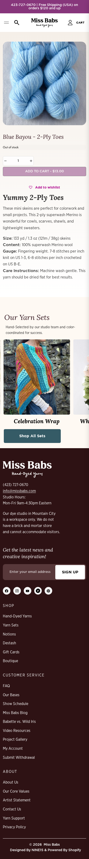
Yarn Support (14, 818)
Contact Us (12, 809)
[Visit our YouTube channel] (27, 591)
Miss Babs (52, 844)
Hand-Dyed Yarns (17, 616)
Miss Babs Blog (15, 713)
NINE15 (37, 850)
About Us (10, 782)
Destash (9, 643)
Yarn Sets (11, 625)
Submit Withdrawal (19, 758)
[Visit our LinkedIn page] (38, 591)
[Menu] (6, 22)
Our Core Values (16, 791)
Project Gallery (15, 739)
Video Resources (16, 731)
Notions (9, 634)
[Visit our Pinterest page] (48, 591)
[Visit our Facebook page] (6, 591)
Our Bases (11, 695)
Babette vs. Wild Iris (19, 722)
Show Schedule (15, 704)
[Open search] (15, 22)
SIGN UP (70, 572)
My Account (13, 748)
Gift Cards (11, 652)
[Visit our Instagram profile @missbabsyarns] (17, 591)
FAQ (6, 686)
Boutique (10, 661)
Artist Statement (17, 800)
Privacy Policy (14, 827)
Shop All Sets (32, 436)
